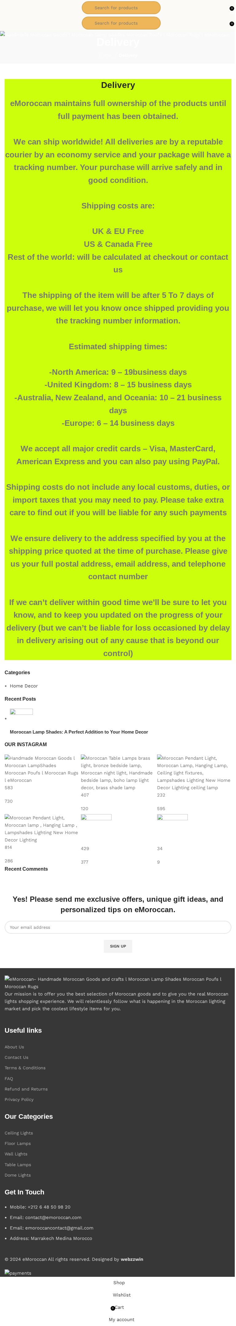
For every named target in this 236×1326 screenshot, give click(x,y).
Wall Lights (16, 1153)
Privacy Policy (19, 1099)
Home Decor (24, 686)
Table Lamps (18, 1164)
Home (105, 55)
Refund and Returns (26, 1089)
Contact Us (16, 1057)
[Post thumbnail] (21, 718)
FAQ (9, 1078)
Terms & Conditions (25, 1067)
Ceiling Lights (19, 1132)
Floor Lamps (18, 1143)
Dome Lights (18, 1175)
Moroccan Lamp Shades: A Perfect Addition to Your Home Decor (79, 731)
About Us (14, 1046)
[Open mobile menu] (7, 8)
